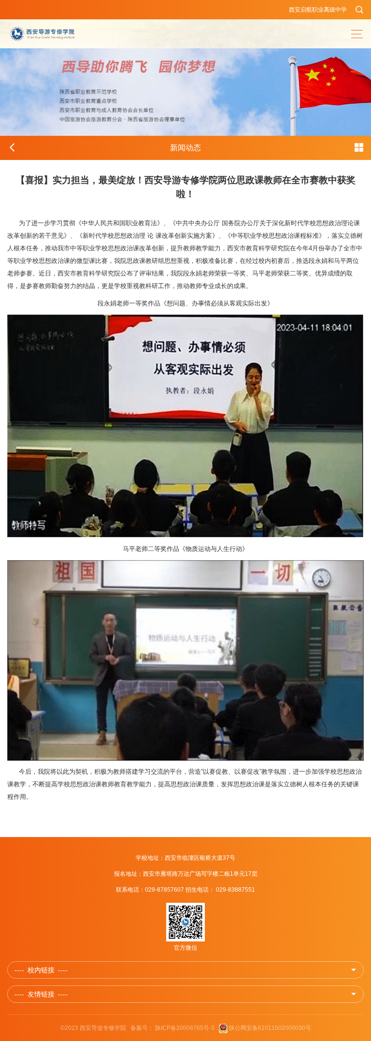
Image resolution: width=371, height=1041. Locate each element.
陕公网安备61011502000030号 (270, 1028)
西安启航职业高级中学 (318, 9)
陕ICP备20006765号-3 (185, 1028)
